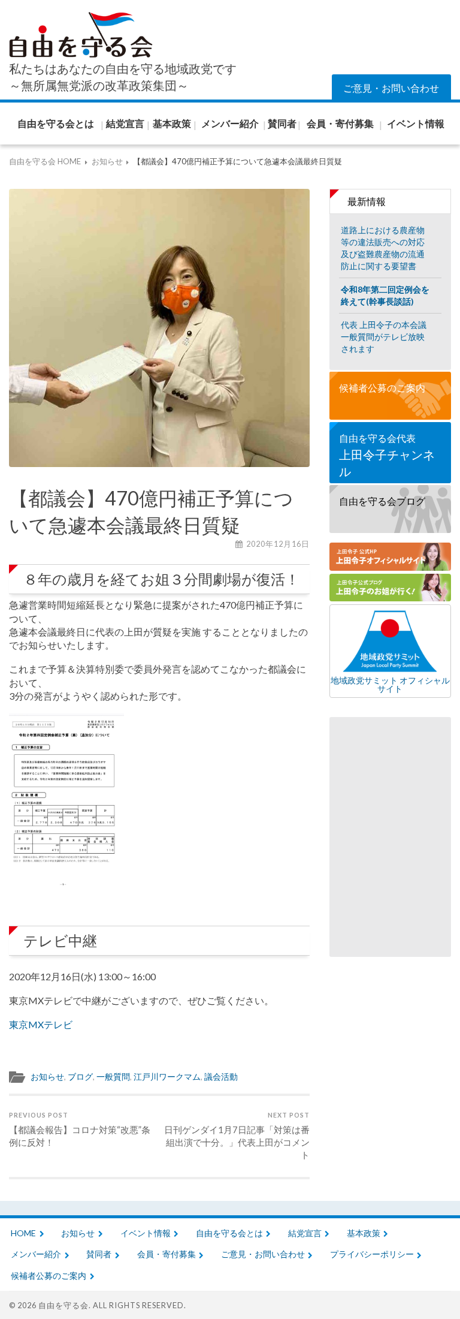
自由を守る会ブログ (382, 501)
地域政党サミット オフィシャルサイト (390, 684)
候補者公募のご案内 (382, 387)
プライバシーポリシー (372, 1254)
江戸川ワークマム (167, 1077)
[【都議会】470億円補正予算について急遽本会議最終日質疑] (159, 328)
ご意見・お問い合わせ (391, 88)
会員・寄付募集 (166, 1254)
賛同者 (98, 1254)
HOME (23, 1233)
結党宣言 (305, 1233)
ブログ (80, 1077)
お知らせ (47, 1077)
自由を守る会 (63, 1305)
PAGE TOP (424, 1283)
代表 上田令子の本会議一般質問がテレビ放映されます (383, 337)
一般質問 (113, 1077)
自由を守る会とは (229, 1233)
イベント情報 (145, 1233)
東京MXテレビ (40, 1024)
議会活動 (221, 1077)
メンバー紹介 (36, 1254)
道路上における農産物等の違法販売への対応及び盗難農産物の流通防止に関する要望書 (383, 248)
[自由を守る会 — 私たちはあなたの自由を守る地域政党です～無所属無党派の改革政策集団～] (81, 35)
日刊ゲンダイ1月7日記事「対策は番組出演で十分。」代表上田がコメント (237, 1135)
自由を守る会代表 (387, 455)
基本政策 (363, 1233)
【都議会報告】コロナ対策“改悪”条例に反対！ (79, 1129)
